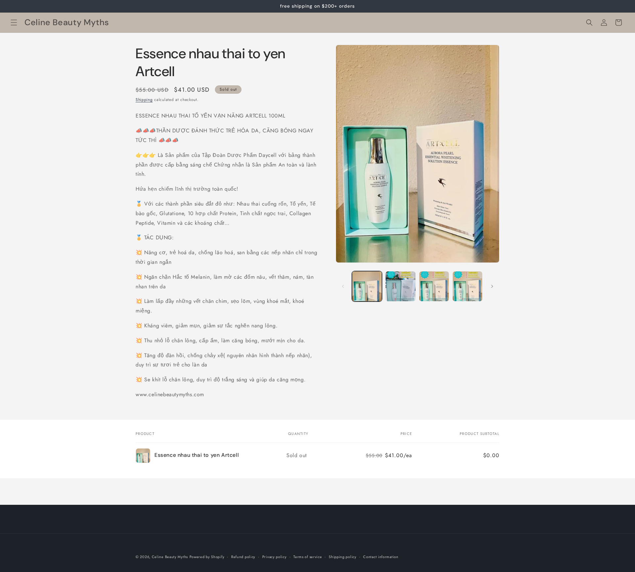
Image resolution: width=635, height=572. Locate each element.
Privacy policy (274, 556)
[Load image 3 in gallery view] (434, 286)
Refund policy (243, 556)
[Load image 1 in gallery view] (367, 286)
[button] (14, 22)
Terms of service (307, 556)
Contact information (380, 556)
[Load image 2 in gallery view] (400, 286)
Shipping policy (343, 556)
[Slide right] (492, 286)
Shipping (144, 100)
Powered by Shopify (207, 556)
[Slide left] (343, 286)
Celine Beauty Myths (170, 556)
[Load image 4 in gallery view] (467, 286)
